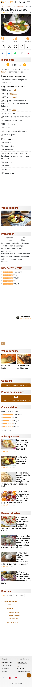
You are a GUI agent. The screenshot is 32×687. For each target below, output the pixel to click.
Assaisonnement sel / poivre (15, 131)
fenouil (14, 97)
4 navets (6, 166)
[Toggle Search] (24, 2)
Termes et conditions (21, 667)
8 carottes (7, 142)
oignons (13, 94)
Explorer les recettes (10, 601)
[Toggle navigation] (29, 2)
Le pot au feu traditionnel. (23, 367)
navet (14, 110)
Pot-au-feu (8, 595)
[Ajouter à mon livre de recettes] (28, 47)
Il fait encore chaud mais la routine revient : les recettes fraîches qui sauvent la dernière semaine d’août (15, 524)
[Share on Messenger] (8, 53)
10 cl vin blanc (9, 124)
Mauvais (16, 284)
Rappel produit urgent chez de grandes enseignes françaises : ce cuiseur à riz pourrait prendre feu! (15, 479)
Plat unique (20, 595)
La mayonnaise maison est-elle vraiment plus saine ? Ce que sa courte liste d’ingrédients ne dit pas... (15, 541)
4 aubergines (8, 173)
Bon (15, 275)
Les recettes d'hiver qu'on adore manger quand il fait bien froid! (22, 444)
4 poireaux (7, 162)
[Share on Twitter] (21, 53)
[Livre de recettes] (16, 2)
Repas (9, 604)
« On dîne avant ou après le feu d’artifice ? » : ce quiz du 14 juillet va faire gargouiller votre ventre (15, 497)
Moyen (16, 278)
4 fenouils (7, 169)
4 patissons (8, 150)
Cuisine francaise (12, 618)
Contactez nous (23, 659)
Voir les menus (7, 665)
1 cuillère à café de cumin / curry (16, 117)
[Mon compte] (20, 2)
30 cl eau (7, 128)
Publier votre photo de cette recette (16, 400)
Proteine (10, 608)
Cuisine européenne (13, 615)
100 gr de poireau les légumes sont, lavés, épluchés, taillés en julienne (14, 103)
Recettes (5, 659)
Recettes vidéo (7, 662)
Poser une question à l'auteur (17, 385)
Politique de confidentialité (22, 663)
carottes (15, 90)
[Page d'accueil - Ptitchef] (2, 6)
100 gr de (10, 90)
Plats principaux (12, 622)
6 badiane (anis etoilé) (12, 120)
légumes (4, 72)
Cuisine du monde (13, 612)
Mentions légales (24, 671)
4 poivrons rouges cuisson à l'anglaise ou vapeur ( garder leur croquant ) (15, 156)
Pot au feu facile (5, 367)
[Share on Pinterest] (28, 53)
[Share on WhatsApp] (15, 53)
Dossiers (5, 671)
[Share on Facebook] (2, 53)
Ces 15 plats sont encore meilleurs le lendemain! (21, 460)
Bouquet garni (9, 135)
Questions (5, 668)
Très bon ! (17, 272)
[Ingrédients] (3, 343)
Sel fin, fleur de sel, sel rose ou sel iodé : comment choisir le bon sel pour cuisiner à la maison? (15, 558)
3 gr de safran (9, 113)
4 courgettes (8, 146)
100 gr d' (10, 94)
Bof (14, 281)
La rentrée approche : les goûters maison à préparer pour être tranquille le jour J (16, 577)
